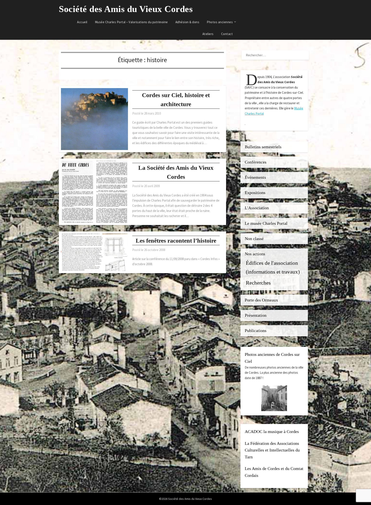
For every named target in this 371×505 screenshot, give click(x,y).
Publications (255, 330)
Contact (227, 34)
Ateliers (208, 34)
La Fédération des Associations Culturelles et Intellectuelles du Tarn (272, 450)
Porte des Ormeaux (261, 300)
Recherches (258, 283)
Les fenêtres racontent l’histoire (176, 240)
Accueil (82, 22)
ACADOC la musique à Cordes (272, 431)
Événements (255, 177)
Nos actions (255, 254)
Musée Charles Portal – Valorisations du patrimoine (131, 22)
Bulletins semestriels (263, 147)
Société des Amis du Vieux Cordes (126, 9)
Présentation (255, 315)
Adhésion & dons (187, 22)
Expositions (255, 192)
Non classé (254, 238)
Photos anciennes (220, 22)
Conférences (255, 162)
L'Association (257, 208)
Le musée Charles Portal (266, 223)
